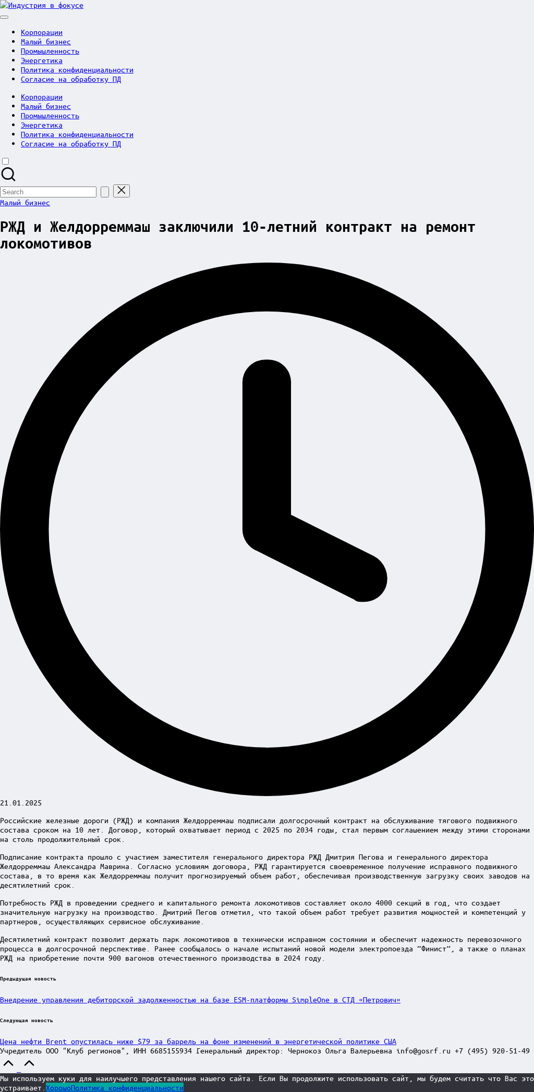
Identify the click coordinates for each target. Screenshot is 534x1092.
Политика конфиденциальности (127, 1087)
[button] (105, 192)
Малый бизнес (25, 202)
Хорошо (58, 1087)
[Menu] (4, 17)
